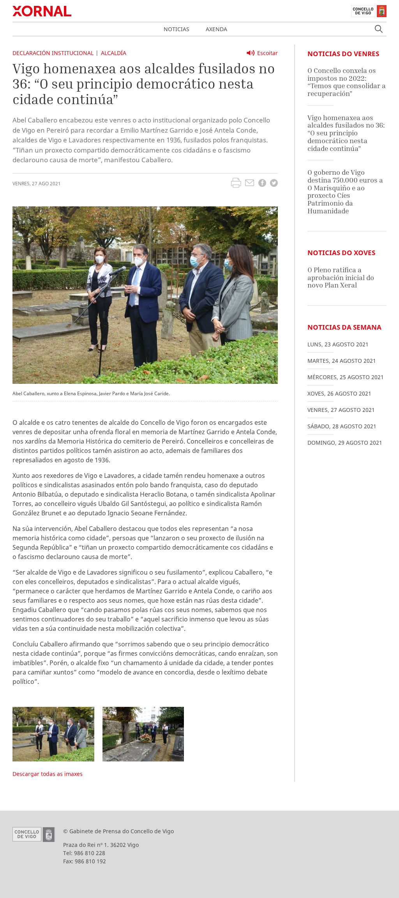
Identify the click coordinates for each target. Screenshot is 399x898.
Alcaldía (113, 53)
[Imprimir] (236, 183)
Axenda (216, 29)
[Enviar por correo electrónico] (249, 183)
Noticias (176, 29)
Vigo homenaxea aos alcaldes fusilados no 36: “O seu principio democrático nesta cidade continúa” (346, 133)
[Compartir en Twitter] (274, 184)
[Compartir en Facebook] (262, 184)
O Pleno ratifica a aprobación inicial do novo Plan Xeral (340, 277)
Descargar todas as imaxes (47, 773)
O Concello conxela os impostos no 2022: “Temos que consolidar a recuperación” (346, 82)
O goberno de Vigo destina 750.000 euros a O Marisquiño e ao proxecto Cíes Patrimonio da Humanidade (345, 191)
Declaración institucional (53, 53)
